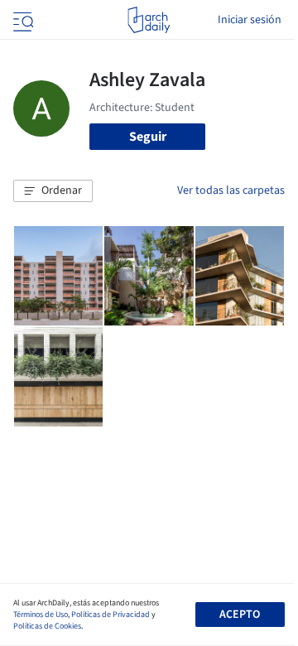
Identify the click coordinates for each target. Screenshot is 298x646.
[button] (53, 191)
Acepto (239, 614)
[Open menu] (21, 19)
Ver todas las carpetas (231, 190)
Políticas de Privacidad (110, 614)
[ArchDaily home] (148, 20)
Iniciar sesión (249, 20)
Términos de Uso (40, 614)
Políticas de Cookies (47, 626)
